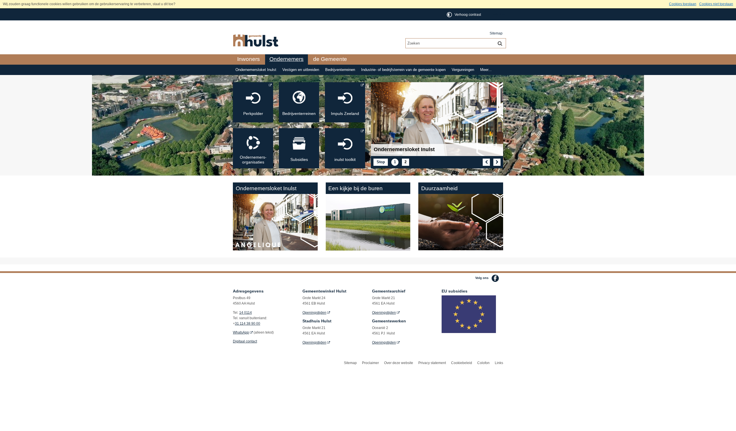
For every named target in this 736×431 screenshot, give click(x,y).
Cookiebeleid (461, 363)
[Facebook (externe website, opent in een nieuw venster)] (495, 278)
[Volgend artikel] (497, 162)
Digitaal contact (245, 341)
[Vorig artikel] (486, 162)
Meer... (486, 70)
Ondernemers (286, 59)
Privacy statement (432, 363)
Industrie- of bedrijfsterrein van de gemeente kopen (403, 70)
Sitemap (496, 33)
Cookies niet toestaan (716, 4)
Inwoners (248, 59)
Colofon (483, 363)
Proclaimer (370, 363)
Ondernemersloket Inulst (255, 70)
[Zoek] (500, 43)
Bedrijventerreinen (340, 70)
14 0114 (245, 313)
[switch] (464, 14)
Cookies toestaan (682, 4)
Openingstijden (314, 313)
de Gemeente (330, 59)
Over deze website (398, 363)
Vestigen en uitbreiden (300, 70)
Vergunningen (463, 70)
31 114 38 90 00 (247, 324)
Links (499, 363)
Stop (382, 162)
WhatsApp (241, 332)
